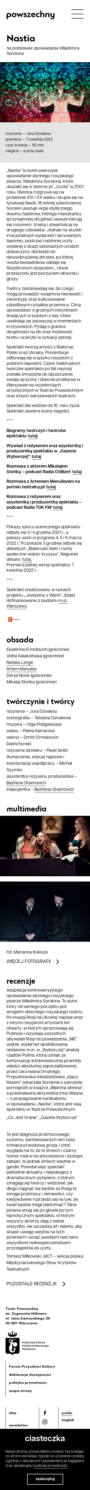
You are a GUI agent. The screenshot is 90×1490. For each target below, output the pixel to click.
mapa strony (20, 1390)
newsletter (18, 1425)
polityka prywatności (28, 1382)
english (68, 1420)
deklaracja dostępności (30, 1374)
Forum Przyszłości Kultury (32, 1366)
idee (13, 1413)
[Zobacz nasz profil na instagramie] (44, 1421)
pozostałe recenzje (31, 1284)
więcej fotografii (28, 961)
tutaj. (27, 560)
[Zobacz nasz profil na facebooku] (45, 1413)
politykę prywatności (51, 1466)
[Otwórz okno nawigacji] (78, 14)
